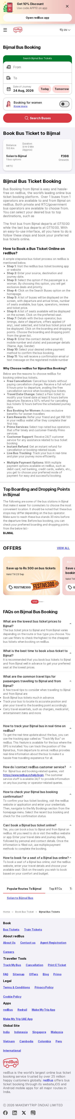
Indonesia (21, 1032)
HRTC (9, 166)
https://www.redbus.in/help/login (23, 775)
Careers (8, 952)
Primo (57, 974)
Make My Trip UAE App (17, 1019)
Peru (59, 1041)
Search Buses (40, 118)
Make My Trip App (43, 1009)
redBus (8, 1009)
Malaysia (57, 1032)
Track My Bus (12, 965)
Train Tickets (33, 929)
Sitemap (18, 974)
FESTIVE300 (22, 587)
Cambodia (26, 1041)
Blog (46, 974)
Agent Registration (53, 942)
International (12, 1050)
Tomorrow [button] (62, 89)
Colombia (44, 1041)
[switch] (64, 104)
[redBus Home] (17, 29)
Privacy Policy (44, 987)
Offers (33, 974)
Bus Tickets (11, 929)
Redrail (22, 1009)
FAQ (5, 974)
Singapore (39, 1032)
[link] (31, 576)
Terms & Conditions (16, 987)
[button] (67, 6)
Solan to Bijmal (16, 156)
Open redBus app (37, 17)
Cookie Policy (12, 996)
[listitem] (10, 562)
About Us (9, 942)
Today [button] (45, 89)
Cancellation (34, 965)
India (6, 1032)
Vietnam (9, 1041)
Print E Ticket (57, 965)
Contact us (28, 942)
